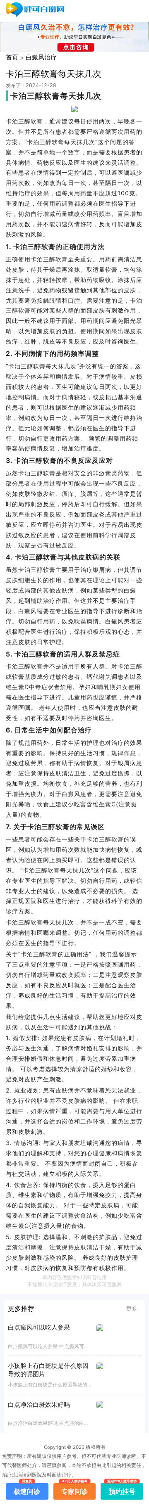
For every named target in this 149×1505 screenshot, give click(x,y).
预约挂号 (122, 1489)
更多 (131, 1308)
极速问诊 (27, 1489)
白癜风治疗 (41, 57)
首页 (12, 57)
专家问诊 (74, 1489)
